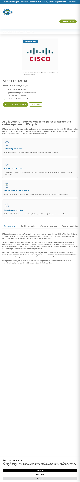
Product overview (10, 226)
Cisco (22, 32)
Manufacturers (13, 32)
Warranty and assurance (48, 226)
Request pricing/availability (15, 104)
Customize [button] (40, 474)
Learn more (72, 2)
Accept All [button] (40, 470)
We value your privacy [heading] (12, 460)
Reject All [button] (40, 479)
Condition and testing (28, 226)
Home (5, 32)
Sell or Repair (36, 104)
